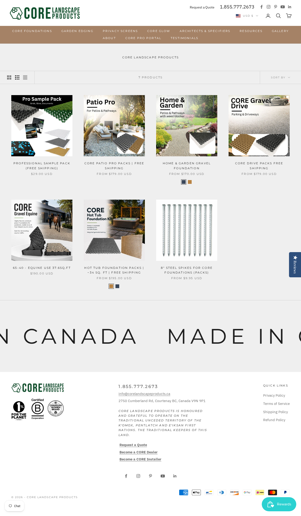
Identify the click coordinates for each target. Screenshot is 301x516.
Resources (251, 31)
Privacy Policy (274, 395)
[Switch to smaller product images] (17, 77)
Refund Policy (274, 420)
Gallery (280, 31)
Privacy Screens (120, 31)
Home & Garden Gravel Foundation (187, 165)
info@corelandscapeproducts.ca (144, 393)
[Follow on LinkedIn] (289, 6)
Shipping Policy (275, 412)
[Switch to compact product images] (25, 77)
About (109, 38)
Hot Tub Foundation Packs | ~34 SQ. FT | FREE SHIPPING (114, 270)
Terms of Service (276, 403)
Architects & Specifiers (205, 31)
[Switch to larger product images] (9, 77)
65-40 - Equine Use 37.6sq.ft (42, 268)
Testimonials (184, 38)
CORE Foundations (32, 31)
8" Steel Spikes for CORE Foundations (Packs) (187, 270)
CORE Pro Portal (143, 38)
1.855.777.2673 (237, 7)
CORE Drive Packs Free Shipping (259, 165)
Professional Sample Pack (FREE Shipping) (41, 165)
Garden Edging (77, 31)
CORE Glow (158, 31)
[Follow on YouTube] (282, 6)
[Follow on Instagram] (268, 6)
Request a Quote (202, 7)
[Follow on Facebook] (261, 6)
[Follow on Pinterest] (275, 6)
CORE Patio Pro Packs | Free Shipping (114, 165)
